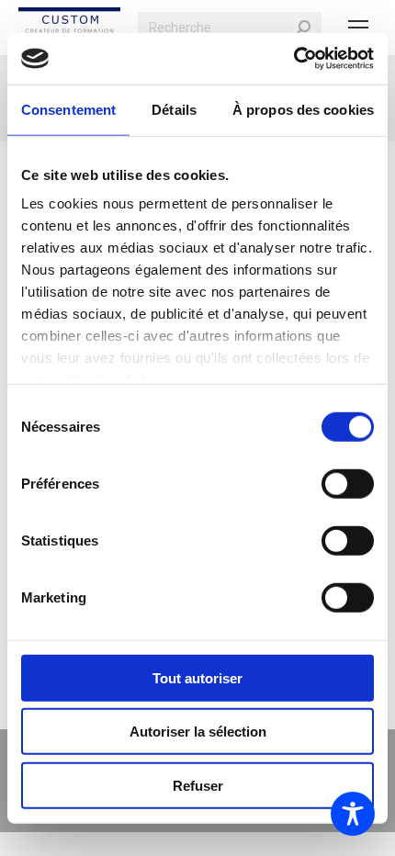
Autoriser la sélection (198, 731)
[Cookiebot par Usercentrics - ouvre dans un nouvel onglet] (293, 59)
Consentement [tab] (68, 109)
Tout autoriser (197, 677)
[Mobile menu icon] (358, 27)
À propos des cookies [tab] (303, 109)
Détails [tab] (174, 109)
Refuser (198, 785)
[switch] (348, 483)
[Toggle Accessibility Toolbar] (353, 814)
